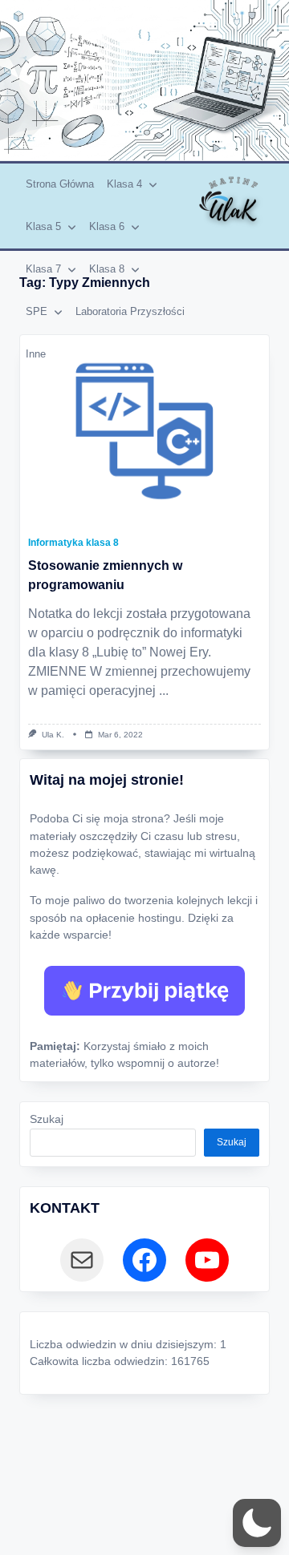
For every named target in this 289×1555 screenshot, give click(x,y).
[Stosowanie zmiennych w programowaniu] (144, 431)
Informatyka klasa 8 (73, 542)
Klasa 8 (106, 269)
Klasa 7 (43, 269)
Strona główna (60, 184)
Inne (36, 354)
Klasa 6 (106, 226)
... (164, 690)
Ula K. (53, 734)
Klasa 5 (43, 226)
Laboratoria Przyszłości (130, 311)
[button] (257, 1523)
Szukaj (46, 1119)
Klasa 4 (124, 184)
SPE (36, 311)
